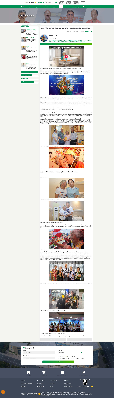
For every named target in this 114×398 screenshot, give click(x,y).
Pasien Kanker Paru (67, 384)
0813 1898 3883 (68, 3)
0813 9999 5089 (82, 2)
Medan (73, 358)
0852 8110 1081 (75, 2)
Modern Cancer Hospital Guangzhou (27, 383)
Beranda (22, 6)
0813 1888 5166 (75, 3)
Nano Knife (51, 386)
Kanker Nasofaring (40, 386)
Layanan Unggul (23, 386)
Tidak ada (73, 356)
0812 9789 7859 (61, 2)
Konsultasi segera (66, 43)
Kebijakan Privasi (66, 392)
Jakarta (68, 358)
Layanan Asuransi (44, 375)
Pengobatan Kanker (27, 75)
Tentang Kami (23, 380)
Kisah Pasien (25, 26)
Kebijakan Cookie (83, 392)
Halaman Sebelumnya (53, 339)
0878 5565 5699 (68, 2)
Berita (84, 6)
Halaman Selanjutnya (79, 339)
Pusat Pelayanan (28, 375)
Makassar (84, 358)
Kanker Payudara (40, 383)
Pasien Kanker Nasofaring (68, 386)
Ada (67, 356)
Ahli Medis (25, 78)
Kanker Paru (39, 384)
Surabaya (78, 358)
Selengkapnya (29, 71)
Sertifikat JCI (23, 384)
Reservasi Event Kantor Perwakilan (62, 375)
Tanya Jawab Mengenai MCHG (83, 375)
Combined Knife (52, 383)
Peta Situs (78, 392)
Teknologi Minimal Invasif (28, 81)
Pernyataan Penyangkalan (73, 392)
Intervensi (51, 384)
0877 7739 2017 (61, 3)
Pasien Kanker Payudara (68, 383)
